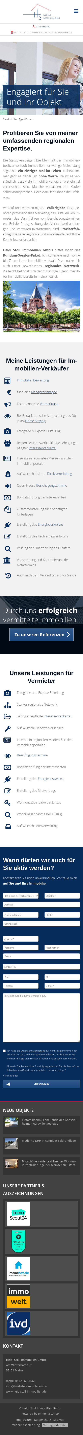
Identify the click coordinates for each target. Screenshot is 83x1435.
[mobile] (76, 11)
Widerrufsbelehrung (26, 1425)
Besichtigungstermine (51, 485)
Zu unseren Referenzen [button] (39, 634)
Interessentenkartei (42, 448)
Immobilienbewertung (33, 380)
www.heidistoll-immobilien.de (26, 1391)
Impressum (24, 1420)
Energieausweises (50, 524)
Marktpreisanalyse (44, 392)
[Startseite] (41, 11)
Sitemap (58, 1420)
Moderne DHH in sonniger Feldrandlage (49, 1141)
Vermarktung (49, 404)
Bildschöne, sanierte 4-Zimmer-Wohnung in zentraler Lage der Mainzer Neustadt (49, 1163)
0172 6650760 (43, 26)
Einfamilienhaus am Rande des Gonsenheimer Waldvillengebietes (49, 1121)
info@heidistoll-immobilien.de (26, 1386)
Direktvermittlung (59, 473)
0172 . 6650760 (25, 1381)
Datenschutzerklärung (33, 1050)
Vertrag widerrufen (55, 1425)
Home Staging (35, 421)
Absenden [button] (41, 1084)
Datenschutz (42, 1420)
